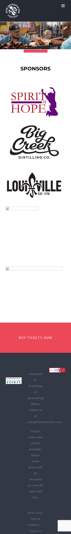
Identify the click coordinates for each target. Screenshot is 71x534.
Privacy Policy (35, 512)
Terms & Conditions (33, 521)
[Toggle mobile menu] (63, 6)
